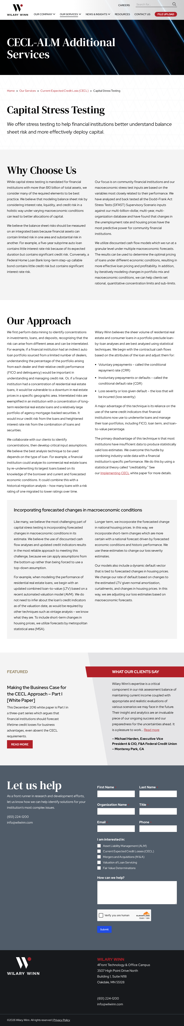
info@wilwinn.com (20, 822)
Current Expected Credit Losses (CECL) (128, 851)
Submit (104, 929)
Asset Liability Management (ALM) (125, 846)
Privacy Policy (61, 1020)
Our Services (27, 91)
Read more (151, 730)
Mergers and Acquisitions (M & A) (123, 857)
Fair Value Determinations (119, 868)
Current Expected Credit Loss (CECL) (64, 91)
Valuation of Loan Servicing (120, 862)
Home (11, 91)
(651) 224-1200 (18, 817)
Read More (21, 745)
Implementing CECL (115, 473)
